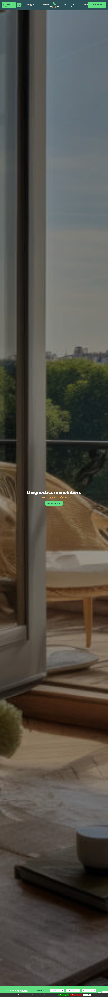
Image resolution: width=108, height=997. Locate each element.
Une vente (53, 990)
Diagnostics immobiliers (30, 5)
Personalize (87, 994)
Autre (84, 990)
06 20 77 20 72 (8, 5)
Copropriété (45, 4)
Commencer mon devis (97, 5)
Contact (85, 4)
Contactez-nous (52, 503)
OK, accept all (64, 994)
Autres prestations (74, 5)
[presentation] (3, 498)
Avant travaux (64, 5)
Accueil (23, 4)
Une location (70, 990)
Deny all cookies (76, 994)
